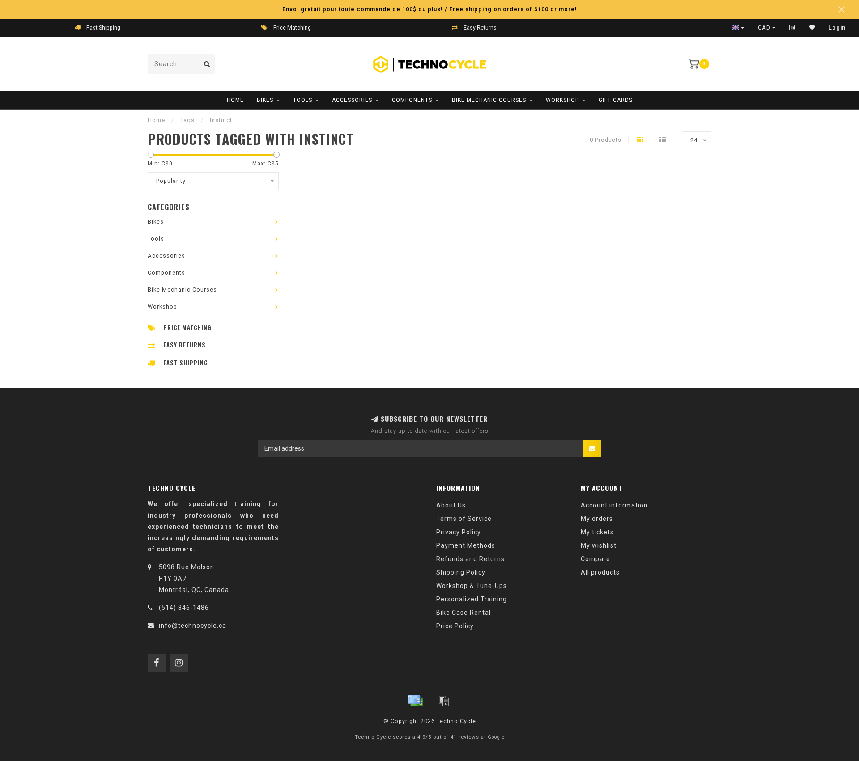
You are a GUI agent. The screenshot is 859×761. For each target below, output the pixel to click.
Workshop (562, 100)
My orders (597, 518)
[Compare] (792, 28)
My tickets (597, 532)
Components (412, 100)
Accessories (352, 100)
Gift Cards (616, 100)
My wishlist (599, 545)
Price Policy (455, 626)
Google (496, 737)
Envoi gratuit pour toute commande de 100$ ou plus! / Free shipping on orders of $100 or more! (429, 9)
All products (600, 572)
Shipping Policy (460, 572)
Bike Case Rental (463, 612)
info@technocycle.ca (192, 625)
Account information (614, 505)
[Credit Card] (415, 700)
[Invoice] (444, 700)
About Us (451, 505)
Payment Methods (465, 545)
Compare (595, 558)
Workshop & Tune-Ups (471, 585)
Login (837, 28)
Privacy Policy (458, 532)
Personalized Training (471, 599)
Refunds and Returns (470, 558)
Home (235, 100)
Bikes (265, 100)
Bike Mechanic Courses (489, 100)
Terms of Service (464, 518)
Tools (302, 100)
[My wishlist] (812, 28)
